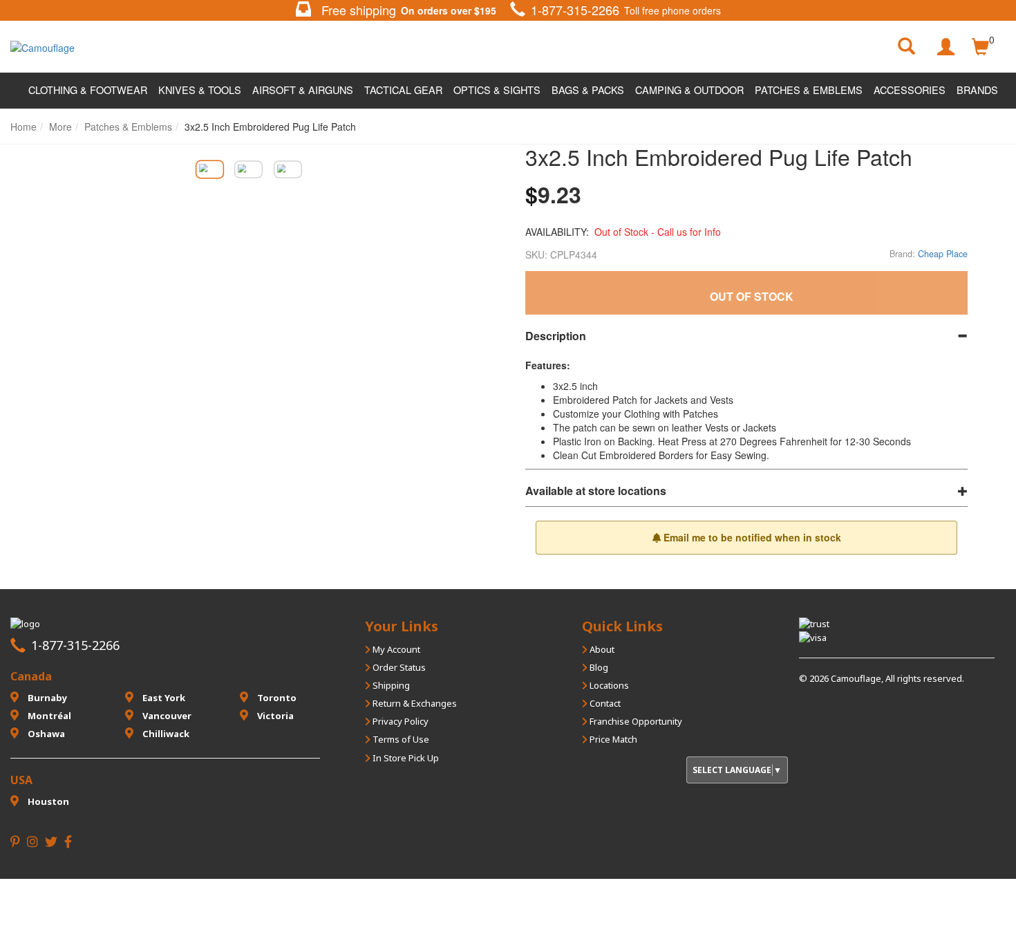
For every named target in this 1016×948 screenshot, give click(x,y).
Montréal (48, 715)
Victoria (274, 715)
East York (162, 697)
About (600, 649)
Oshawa (45, 733)
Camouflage (856, 678)
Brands (977, 89)
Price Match (612, 739)
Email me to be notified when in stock (751, 537)
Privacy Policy (399, 721)
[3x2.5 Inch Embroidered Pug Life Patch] (209, 169)
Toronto (276, 697)
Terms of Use (399, 739)
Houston (47, 801)
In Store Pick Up (404, 758)
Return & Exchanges (413, 703)
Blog (597, 667)
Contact (604, 703)
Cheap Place (943, 254)
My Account (395, 649)
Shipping (390, 685)
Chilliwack (164, 733)
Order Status (398, 667)
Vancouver (165, 715)
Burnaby (46, 697)
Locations (608, 685)
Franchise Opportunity (634, 721)
